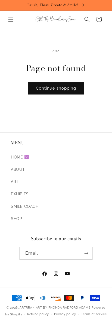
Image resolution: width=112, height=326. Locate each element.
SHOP (16, 219)
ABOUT (18, 169)
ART (15, 181)
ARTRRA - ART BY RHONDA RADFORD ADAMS (55, 307)
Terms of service (94, 314)
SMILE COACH (25, 206)
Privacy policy (65, 314)
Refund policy (38, 314)
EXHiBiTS (20, 194)
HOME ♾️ (20, 157)
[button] (11, 19)
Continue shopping (56, 88)
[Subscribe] (86, 253)
